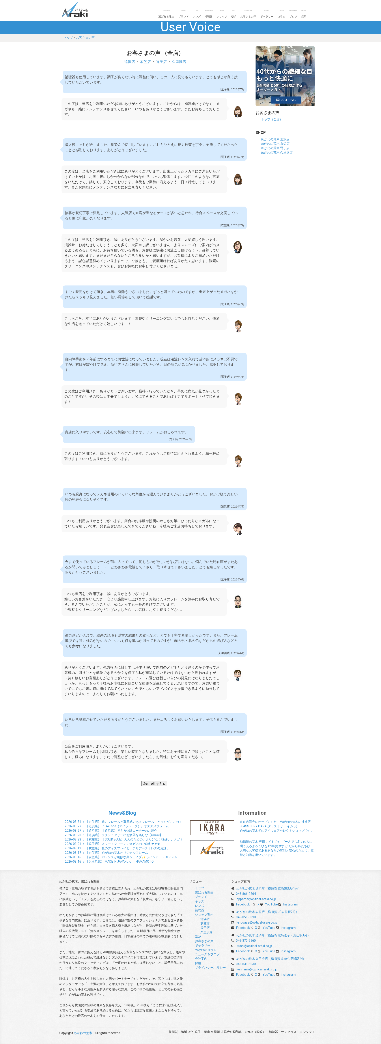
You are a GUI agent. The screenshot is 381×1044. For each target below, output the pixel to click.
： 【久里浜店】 (109, 861)
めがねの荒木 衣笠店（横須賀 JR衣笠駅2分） (267, 912)
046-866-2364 (246, 894)
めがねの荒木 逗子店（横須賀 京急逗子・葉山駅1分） (273, 935)
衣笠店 (145, 62)
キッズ (199, 901)
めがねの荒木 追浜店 (275, 139)
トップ (68, 37)
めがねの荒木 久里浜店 (277, 152)
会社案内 (201, 958)
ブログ (293, 14)
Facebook (243, 904)
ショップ (222, 14)
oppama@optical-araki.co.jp (256, 899)
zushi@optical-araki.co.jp (254, 946)
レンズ (197, 14)
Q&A (233, 14)
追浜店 (129, 62)
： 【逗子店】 (112, 844)
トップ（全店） (272, 119)
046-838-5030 (246, 964)
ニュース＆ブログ (207, 954)
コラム (281, 14)
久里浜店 (179, 62)
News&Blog (122, 813)
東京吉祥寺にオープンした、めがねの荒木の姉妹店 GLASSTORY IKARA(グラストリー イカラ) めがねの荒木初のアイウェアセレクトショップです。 (277, 826)
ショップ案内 (204, 914)
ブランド (183, 14)
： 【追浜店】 (117, 826)
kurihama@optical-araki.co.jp (257, 969)
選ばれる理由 (166, 14)
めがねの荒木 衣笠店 (275, 143)
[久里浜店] (224, 653)
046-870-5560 (246, 940)
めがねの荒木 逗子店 (275, 148)
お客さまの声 (248, 14)
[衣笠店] (225, 225)
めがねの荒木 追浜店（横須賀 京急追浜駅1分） (268, 888)
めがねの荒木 (83, 9)
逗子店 (161, 62)
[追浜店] (225, 506)
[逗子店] (225, 89)
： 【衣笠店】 (123, 821)
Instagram (290, 904)
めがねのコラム (206, 950)
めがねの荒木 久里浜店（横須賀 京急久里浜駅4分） (271, 958)
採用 (303, 14)
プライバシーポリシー (210, 967)
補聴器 (209, 14)
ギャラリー (266, 14)
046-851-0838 (246, 917)
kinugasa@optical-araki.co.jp (257, 922)
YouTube (271, 904)
